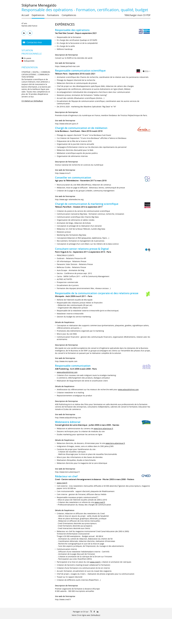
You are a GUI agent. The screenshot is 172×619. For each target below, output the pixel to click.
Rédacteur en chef (66, 476)
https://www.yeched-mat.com (67, 66)
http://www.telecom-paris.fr (66, 123)
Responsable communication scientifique (80, 70)
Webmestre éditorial (67, 422)
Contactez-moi (34, 42)
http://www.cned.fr (63, 599)
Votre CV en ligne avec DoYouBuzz (86, 615)
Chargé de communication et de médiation (81, 128)
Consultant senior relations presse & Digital (82, 248)
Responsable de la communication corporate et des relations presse (96, 293)
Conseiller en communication (73, 177)
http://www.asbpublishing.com (68, 417)
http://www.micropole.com (66, 361)
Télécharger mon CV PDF (137, 15)
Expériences (65, 24)
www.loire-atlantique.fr (103, 428)
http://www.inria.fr (63, 173)
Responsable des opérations (72, 30)
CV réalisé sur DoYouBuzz (32, 101)
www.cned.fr (62, 483)
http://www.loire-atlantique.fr (67, 472)
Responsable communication (73, 365)
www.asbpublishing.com (67, 372)
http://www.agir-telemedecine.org (69, 199)
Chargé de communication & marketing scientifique (86, 204)
